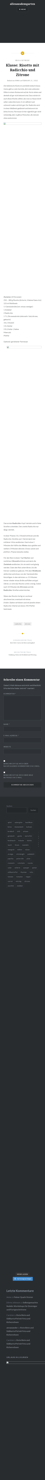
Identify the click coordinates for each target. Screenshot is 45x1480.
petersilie (20, 859)
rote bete (21, 863)
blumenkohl (19, 827)
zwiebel (20, 886)
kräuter (21, 840)
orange (10, 854)
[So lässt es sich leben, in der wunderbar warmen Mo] (22, 936)
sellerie (17, 868)
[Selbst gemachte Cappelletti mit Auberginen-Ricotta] (22, 917)
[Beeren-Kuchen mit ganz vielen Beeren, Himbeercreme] (22, 898)
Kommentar (10, 694)
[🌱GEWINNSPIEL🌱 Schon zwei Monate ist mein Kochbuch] (22, 1166)
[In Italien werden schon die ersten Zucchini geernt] (22, 956)
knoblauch (11, 840)
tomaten (19, 877)
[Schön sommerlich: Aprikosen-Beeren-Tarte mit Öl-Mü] (22, 1051)
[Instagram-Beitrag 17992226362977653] (22, 1147)
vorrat (10, 881)
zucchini (11, 886)
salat (10, 868)
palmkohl (30, 854)
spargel (26, 868)
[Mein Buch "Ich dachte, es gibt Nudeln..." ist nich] (22, 1261)
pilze (28, 859)
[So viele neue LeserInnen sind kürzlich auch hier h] (22, 1032)
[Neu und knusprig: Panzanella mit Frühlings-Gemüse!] (22, 1223)
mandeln (25, 845)
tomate (10, 877)
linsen (17, 845)
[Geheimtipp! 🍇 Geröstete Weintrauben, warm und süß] (22, 1109)
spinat (34, 868)
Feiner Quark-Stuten (23, 1297)
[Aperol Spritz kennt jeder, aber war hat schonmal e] (22, 1089)
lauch (10, 845)
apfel (10, 822)
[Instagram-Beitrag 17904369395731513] (22, 1070)
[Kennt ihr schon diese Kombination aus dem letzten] (22, 1242)
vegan (28, 877)
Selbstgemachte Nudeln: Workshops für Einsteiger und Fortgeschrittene (22, 1306)
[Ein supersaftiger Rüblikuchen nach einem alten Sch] (22, 1204)
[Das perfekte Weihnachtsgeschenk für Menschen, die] (22, 975)
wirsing (18, 881)
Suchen (9, 806)
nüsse (27, 850)
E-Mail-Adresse (11, 735)
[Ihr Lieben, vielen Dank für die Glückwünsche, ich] (22, 1185)
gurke (20, 836)
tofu (31, 872)
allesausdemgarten (22, 4)
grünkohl (11, 836)
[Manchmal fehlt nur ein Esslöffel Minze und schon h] (22, 1128)
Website (7, 747)
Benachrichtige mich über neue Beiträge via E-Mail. (18, 776)
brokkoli (11, 831)
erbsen (25, 831)
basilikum (28, 822)
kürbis (29, 840)
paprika (10, 859)
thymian (24, 872)
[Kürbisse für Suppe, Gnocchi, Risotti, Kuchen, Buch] (22, 994)
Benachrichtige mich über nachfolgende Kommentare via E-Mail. (22, 765)
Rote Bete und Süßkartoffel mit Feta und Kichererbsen (18, 1318)
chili (18, 831)
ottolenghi (20, 854)
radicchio (18, 624)
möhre (19, 850)
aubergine (18, 822)
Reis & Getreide (22, 60)
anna (17, 80)
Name (7, 724)
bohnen (29, 827)
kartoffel (28, 836)
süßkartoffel (13, 872)
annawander (12, 1327)
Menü (23, 9)
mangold (11, 850)
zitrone (27, 624)
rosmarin (11, 863)
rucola (30, 863)
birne (10, 827)
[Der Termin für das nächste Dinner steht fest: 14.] (22, 1013)
